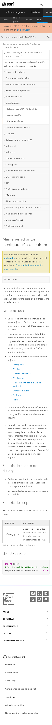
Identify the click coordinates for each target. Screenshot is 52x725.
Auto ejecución (14, 115)
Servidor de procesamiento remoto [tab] (23, 207)
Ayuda (29, 19)
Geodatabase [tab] (13, 103)
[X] (39, 593)
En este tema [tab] (10, 279)
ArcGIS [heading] (6, 612)
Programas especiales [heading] (13, 640)
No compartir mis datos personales (21, 713)
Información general (15, 12)
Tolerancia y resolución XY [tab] (19, 140)
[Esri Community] (33, 599)
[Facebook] (33, 593)
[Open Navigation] (48, 4)
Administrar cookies (14, 705)
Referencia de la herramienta (42, 20)
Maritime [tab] (10, 195)
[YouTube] (46, 599)
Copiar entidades (22, 373)
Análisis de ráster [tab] (14, 96)
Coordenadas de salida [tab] (17, 78)
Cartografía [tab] (11, 164)
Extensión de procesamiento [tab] (20, 84)
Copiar (16, 369)
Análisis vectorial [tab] (14, 226)
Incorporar (18, 364)
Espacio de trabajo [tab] (15, 72)
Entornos (36, 44)
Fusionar (17, 395)
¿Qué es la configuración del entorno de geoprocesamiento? (23, 54)
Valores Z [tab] (10, 152)
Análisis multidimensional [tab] (19, 213)
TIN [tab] (7, 183)
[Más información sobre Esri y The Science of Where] (8, 600)
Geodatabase (11, 47)
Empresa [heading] (7, 633)
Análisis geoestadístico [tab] (17, 189)
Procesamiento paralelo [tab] (18, 90)
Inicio (6, 19)
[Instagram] (39, 599)
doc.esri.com (23, 29)
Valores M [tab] (11, 146)
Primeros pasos (17, 20)
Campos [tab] (10, 133)
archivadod (10, 258)
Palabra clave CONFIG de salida (22, 109)
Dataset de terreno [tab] (15, 177)
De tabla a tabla (21, 390)
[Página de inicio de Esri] (8, 4)
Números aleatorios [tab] (15, 158)
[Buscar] (41, 4)
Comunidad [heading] (8, 619)
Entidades (35, 12)
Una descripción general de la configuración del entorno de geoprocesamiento (24, 64)
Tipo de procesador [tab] (16, 201)
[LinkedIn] (46, 593)
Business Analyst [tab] (14, 220)
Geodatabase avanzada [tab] (18, 127)
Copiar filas (18, 378)
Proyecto (17, 399)
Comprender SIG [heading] (10, 626)
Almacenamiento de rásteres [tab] (20, 170)
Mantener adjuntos (15, 121)
